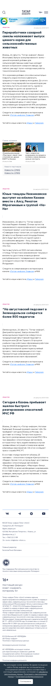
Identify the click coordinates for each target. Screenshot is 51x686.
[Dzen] (31, 513)
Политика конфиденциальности (14, 660)
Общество (6, 27)
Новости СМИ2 (12, 170)
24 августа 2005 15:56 (41, 398)
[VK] (7, 513)
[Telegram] (19, 513)
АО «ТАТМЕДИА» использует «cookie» (16, 649)
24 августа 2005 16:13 (41, 28)
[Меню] (46, 12)
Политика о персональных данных (15, 641)
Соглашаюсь (25, 681)
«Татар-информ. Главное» (22, 115)
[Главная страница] (26, 12)
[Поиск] (3, 12)
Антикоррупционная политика (14, 645)
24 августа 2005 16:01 (41, 305)
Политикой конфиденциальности (29, 677)
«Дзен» (29, 123)
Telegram (39, 123)
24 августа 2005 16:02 (41, 189)
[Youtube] (44, 513)
